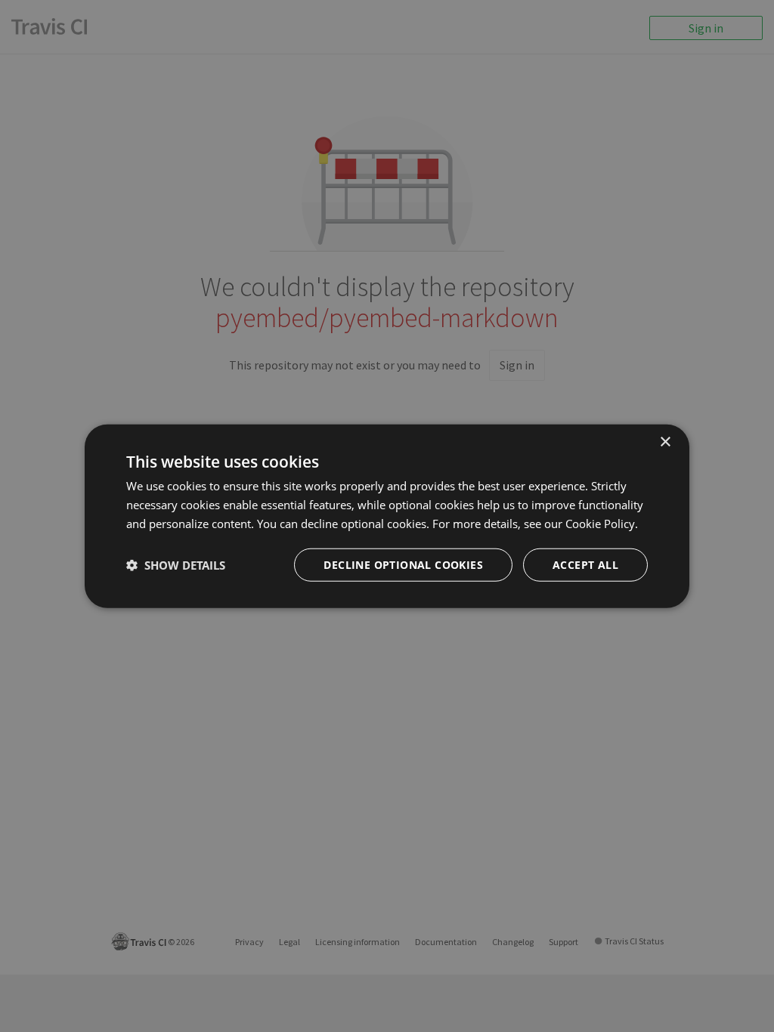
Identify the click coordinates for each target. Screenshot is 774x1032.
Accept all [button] (585, 564)
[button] (175, 564)
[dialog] (387, 516)
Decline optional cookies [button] (403, 564)
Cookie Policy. (601, 523)
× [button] (664, 442)
